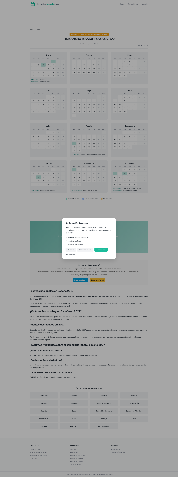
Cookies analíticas (74, 241)
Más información (71, 254)
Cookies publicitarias (75, 245)
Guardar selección (85, 250)
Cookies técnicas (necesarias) (78, 237)
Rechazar (71, 250)
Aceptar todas (101, 250)
